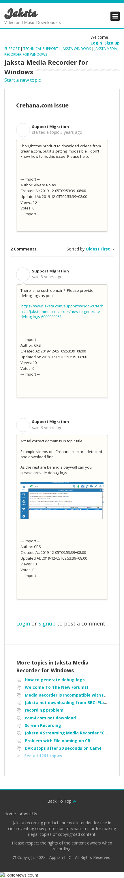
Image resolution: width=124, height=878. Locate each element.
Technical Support (40, 48)
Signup (47, 623)
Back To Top (60, 801)
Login (23, 623)
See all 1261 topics (43, 755)
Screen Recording (43, 725)
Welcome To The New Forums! (56, 687)
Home (10, 813)
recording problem (44, 710)
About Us (28, 813)
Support (12, 48)
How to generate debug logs (55, 679)
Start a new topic (22, 80)
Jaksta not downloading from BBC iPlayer (67, 702)
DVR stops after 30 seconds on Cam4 (63, 748)
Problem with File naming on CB (57, 740)
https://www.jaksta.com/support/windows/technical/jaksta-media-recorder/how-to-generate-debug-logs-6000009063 (62, 311)
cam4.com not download (50, 718)
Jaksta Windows (76, 48)
